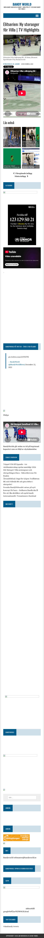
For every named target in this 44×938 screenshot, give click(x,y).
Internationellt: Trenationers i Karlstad (19, 496)
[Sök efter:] (22, 797)
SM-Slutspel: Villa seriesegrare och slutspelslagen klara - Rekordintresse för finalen (11, 143)
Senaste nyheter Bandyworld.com (29, 166)
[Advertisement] (22, 288)
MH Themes (34, 936)
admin (17, 64)
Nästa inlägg (20, 176)
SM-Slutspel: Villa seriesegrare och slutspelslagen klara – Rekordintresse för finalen (20, 473)
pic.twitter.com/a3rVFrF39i (18, 357)
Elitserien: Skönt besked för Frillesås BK (12, 166)
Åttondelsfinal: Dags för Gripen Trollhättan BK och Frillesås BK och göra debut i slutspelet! (31, 143)
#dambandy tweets (11, 926)
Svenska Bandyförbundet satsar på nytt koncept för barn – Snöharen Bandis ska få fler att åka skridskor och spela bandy (20, 490)
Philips (6, 415)
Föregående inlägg (24, 173)
